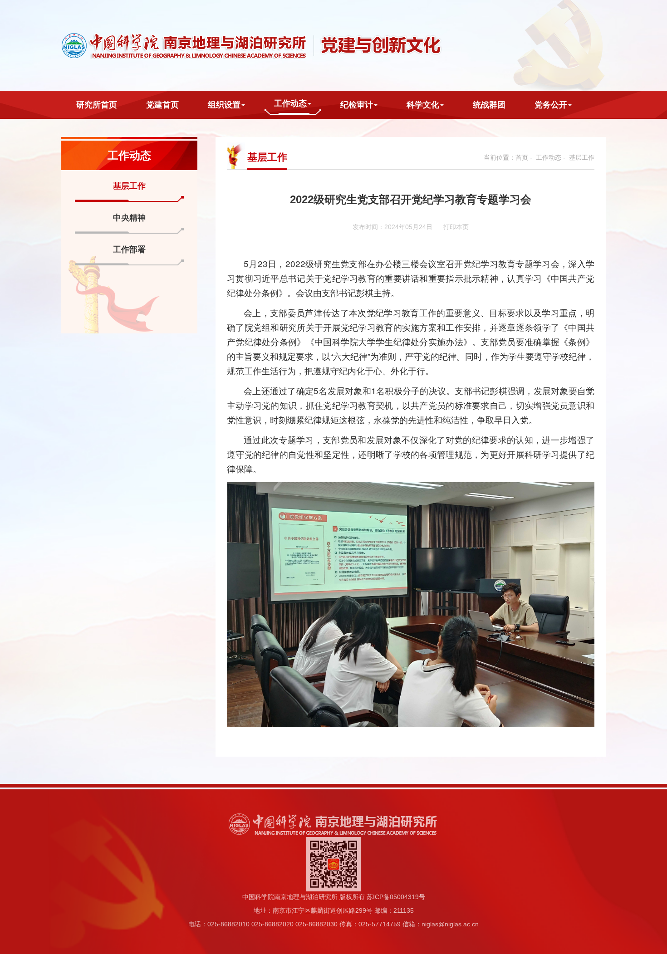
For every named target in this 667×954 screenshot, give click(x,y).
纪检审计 (356, 104)
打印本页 (456, 226)
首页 (521, 157)
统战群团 (489, 104)
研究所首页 (96, 104)
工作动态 (290, 103)
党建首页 (162, 104)
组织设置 (224, 104)
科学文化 (423, 104)
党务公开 (551, 104)
